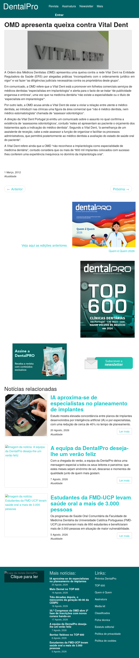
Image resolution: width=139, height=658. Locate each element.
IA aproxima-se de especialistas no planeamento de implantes (88, 403)
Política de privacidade (108, 633)
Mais (100, 6)
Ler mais (124, 431)
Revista (53, 6)
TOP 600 (100, 585)
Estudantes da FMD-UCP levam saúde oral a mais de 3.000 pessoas (90, 503)
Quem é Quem (103, 592)
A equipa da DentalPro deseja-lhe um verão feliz (89, 451)
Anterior (15, 189)
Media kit (100, 606)
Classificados (102, 613)
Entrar (59, 15)
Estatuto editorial (104, 627)
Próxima (121, 189)
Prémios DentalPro (105, 578)
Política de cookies (105, 640)
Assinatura (69, 6)
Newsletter (86, 6)
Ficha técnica (102, 620)
